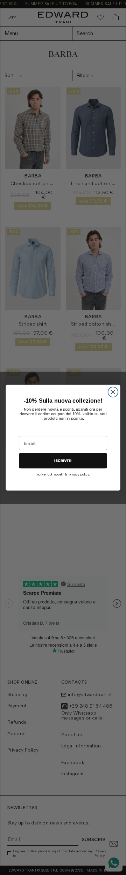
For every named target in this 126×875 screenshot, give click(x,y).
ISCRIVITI (62, 460)
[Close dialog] (113, 392)
